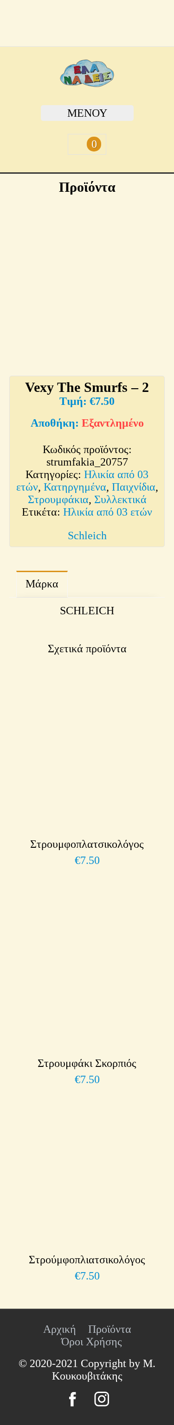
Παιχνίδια (133, 487)
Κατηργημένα (75, 487)
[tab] (42, 584)
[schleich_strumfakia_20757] (87, 279)
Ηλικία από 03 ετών (107, 512)
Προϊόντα (109, 1329)
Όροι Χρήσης (91, 1342)
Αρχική (59, 1329)
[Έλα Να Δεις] (87, 83)
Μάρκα (42, 584)
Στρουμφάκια (58, 499)
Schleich (87, 536)
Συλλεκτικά (120, 499)
